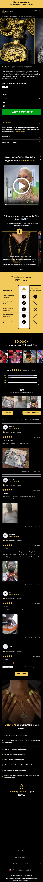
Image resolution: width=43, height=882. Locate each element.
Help (21, 850)
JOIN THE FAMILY (21, 863)
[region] (21, 402)
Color (4, 94)
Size (3, 102)
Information (21, 857)
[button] (21, 375)
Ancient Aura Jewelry (24, 875)
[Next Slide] (39, 402)
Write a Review (34, 413)
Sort (19, 420)
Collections (12, 16)
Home (4, 16)
